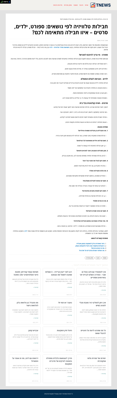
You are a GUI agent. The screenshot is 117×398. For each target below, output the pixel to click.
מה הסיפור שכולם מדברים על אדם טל (91, 250)
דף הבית (105, 19)
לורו (25, 231)
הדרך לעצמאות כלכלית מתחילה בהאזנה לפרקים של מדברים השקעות (59, 361)
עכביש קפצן (33, 330)
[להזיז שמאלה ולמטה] (1, 2)
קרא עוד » (103, 290)
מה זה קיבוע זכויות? (97, 248)
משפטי (75, 5)
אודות (86, 5)
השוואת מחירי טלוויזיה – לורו (59, 47)
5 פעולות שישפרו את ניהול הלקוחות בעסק (89, 246)
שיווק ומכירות (68, 5)
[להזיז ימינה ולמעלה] (2, 1)
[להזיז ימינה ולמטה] (2, 2)
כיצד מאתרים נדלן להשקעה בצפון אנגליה (90, 243)
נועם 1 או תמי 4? (65, 302)
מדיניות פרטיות (57, 5)
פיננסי (81, 5)
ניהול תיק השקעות (64, 330)
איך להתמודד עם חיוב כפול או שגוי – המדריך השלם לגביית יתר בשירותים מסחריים (93, 275)
